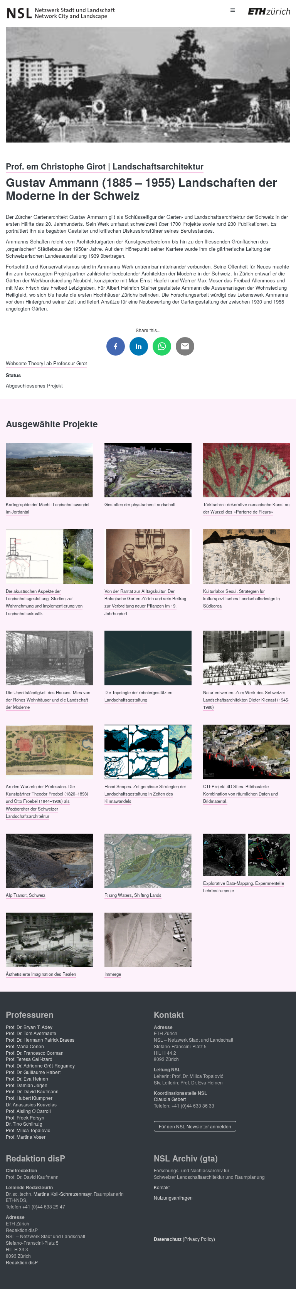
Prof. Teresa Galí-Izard (29, 1059)
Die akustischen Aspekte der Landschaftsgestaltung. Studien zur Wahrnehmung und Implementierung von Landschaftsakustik (44, 601)
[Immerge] (148, 938)
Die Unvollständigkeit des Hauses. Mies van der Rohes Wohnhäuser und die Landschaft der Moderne (48, 699)
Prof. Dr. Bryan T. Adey (29, 1027)
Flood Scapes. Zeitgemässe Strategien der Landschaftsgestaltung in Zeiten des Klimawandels (145, 793)
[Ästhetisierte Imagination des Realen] (49, 939)
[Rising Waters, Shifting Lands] (148, 859)
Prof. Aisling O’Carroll (28, 1111)
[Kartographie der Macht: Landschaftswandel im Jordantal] (49, 469)
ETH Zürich (263, 11)
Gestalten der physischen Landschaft (139, 504)
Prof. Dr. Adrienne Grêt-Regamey (40, 1065)
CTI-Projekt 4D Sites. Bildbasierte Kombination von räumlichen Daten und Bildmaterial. (240, 793)
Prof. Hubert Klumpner (29, 1097)
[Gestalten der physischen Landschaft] (148, 469)
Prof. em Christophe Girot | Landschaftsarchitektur (105, 165)
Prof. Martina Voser (25, 1136)
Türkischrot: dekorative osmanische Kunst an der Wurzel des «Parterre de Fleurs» (246, 508)
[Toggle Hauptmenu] (232, 9)
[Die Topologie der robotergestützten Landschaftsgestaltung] (148, 657)
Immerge (112, 974)
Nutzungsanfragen (173, 1197)
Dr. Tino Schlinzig (24, 1123)
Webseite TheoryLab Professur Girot (46, 362)
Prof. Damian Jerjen (26, 1085)
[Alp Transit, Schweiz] (49, 859)
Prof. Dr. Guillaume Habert (33, 1072)
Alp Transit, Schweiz (25, 895)
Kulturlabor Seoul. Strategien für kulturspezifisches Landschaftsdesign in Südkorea (241, 598)
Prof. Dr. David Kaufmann (32, 1091)
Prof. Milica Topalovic (28, 1130)
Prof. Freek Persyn (25, 1117)
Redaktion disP (22, 1262)
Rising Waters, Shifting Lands (132, 895)
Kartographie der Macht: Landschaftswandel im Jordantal (47, 508)
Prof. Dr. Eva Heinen (27, 1078)
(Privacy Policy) (184, 1238)
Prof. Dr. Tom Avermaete (31, 1033)
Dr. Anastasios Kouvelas (31, 1104)
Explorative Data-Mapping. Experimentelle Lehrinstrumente (243, 886)
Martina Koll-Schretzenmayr (62, 1193)
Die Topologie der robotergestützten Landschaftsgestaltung (138, 695)
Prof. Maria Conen (25, 1046)
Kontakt (162, 1187)
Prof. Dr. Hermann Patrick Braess (40, 1039)
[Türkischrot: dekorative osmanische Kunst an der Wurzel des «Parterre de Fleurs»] (246, 469)
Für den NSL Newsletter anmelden (195, 1126)
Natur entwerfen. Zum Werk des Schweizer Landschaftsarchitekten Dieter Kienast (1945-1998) (246, 699)
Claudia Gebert (170, 1099)
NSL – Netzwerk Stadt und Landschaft (63, 13)
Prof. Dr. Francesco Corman (35, 1052)
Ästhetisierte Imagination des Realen (41, 974)
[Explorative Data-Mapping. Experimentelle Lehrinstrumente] (246, 854)
